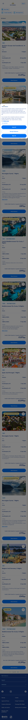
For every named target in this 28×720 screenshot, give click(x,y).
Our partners (5, 123)
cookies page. (6, 121)
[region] (14, 121)
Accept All (14, 127)
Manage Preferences (14, 131)
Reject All (14, 135)
